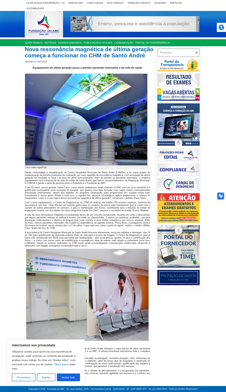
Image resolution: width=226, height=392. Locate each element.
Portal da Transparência (152, 42)
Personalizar (24, 377)
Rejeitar (46, 377)
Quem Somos (33, 42)
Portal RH (176, 3)
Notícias (50, 42)
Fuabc (44, 24)
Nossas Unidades (70, 42)
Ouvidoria (160, 3)
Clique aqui (60, 364)
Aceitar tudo (68, 377)
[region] (46, 362)
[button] (221, 27)
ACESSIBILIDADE (35, 8)
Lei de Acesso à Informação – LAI (45, 3)
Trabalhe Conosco (138, 3)
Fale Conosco (115, 3)
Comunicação (123, 42)
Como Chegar (95, 3)
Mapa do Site (76, 3)
